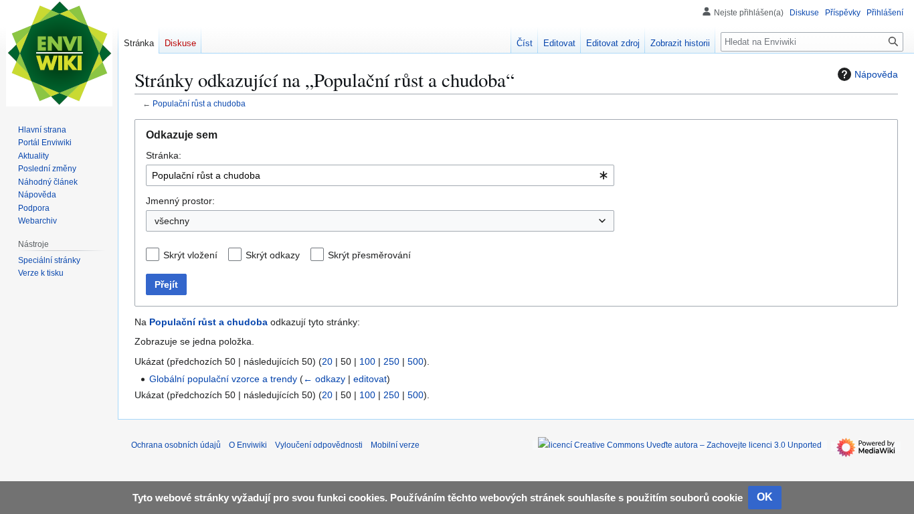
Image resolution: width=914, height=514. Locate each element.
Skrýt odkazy (273, 255)
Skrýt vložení (190, 255)
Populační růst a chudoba (199, 103)
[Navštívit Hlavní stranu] (58, 53)
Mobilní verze (395, 445)
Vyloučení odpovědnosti (319, 445)
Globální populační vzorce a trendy (223, 378)
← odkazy (324, 378)
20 (327, 361)
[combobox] (380, 175)
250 (391, 361)
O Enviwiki (248, 445)
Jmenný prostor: (180, 200)
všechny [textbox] (172, 221)
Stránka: (163, 155)
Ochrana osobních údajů (176, 445)
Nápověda (876, 74)
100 (367, 361)
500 (415, 361)
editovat (370, 378)
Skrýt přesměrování (369, 255)
